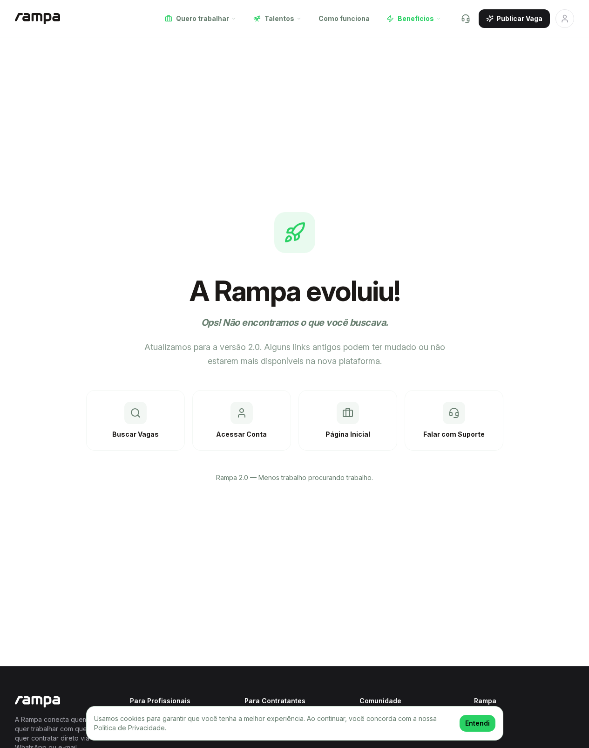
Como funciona (344, 18)
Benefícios (416, 18)
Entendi (477, 723)
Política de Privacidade (129, 728)
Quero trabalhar (202, 18)
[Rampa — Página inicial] (37, 18)
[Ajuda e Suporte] (465, 18)
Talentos (279, 18)
